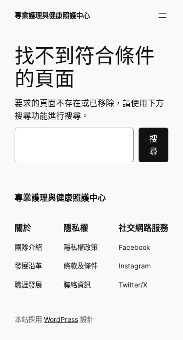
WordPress (61, 319)
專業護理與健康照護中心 (52, 15)
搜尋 (153, 145)
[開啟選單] (162, 15)
